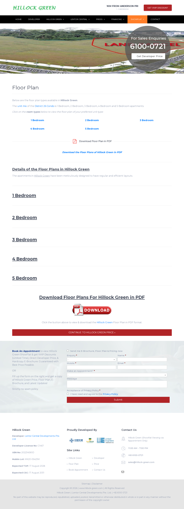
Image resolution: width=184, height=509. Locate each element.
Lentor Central (79, 19)
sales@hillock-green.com (141, 462)
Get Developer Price (150, 56)
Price (96, 464)
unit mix (22, 106)
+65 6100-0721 (135, 455)
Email (121, 363)
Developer (34, 19)
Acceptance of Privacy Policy (83, 390)
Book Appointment (78, 470)
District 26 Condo (44, 106)
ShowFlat (136, 19)
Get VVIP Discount (157, 8)
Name (122, 355)
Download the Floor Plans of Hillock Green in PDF (92, 152)
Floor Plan (74, 464)
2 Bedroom (92, 120)
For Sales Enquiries (148, 38)
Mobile (71, 363)
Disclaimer (97, 483)
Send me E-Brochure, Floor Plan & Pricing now (96, 351)
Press (99, 19)
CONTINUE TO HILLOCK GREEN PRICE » (92, 332)
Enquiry (72, 355)
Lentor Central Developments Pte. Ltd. (91, 492)
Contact (155, 19)
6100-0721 (148, 47)
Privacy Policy (110, 394)
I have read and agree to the (94, 394)
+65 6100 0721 (120, 492)
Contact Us (99, 470)
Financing (116, 19)
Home (19, 19)
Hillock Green (54, 19)
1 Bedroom (37, 120)
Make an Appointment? (81, 371)
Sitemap (86, 483)
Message (72, 378)
